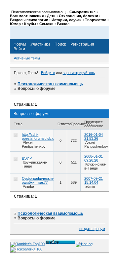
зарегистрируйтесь (79, 73)
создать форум (92, 229)
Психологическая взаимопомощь (50, 84)
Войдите (48, 73)
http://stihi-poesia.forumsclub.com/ (41, 136)
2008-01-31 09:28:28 (93, 158)
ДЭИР (27, 158)
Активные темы (27, 58)
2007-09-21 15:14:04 (93, 180)
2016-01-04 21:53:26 (93, 136)
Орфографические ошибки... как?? (38, 180)
